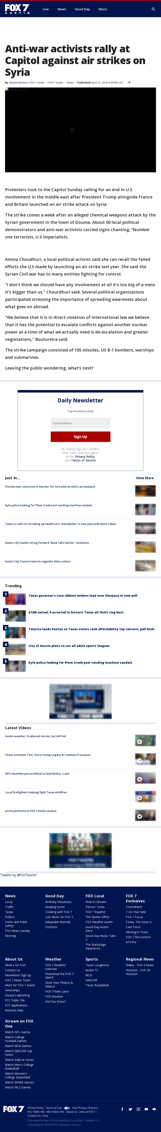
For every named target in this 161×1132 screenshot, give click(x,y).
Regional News (140, 959)
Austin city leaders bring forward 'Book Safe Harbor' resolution (47, 543)
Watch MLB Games (18, 1046)
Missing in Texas (137, 932)
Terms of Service (83, 460)
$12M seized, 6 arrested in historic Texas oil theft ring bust (76, 612)
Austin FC (92, 970)
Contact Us (12, 970)
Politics (10, 917)
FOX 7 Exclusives (135, 898)
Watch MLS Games (18, 1087)
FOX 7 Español (95, 912)
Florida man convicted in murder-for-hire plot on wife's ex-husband (50, 486)
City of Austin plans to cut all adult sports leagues (69, 646)
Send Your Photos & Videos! (59, 984)
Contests (51, 927)
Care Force (133, 927)
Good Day (54, 895)
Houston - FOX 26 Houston (138, 972)
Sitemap (10, 936)
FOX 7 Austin (55, 82)
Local (8, 902)
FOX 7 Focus (134, 917)
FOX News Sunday (17, 931)
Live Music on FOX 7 (59, 917)
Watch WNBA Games (19, 1082)
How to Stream (96, 902)
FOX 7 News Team (18, 980)
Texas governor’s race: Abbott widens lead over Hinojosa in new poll (83, 596)
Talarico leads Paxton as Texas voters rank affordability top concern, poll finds (92, 629)
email (154, 1109)
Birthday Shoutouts (58, 902)
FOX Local (95, 895)
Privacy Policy (85, 456)
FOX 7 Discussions (138, 937)
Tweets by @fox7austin (18, 875)
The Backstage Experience (96, 946)
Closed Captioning (17, 995)
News (70, 82)
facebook (122, 1109)
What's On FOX (15, 965)
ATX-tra (131, 942)
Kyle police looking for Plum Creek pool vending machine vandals (48, 505)
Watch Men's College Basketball (19, 1066)
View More (145, 478)
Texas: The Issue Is (139, 922)
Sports (92, 959)
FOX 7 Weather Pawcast (55, 967)
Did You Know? (55, 1001)
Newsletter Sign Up (18, 975)
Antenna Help (14, 1010)
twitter (130, 1109)
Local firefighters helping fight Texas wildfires (36, 792)
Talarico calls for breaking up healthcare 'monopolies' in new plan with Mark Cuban (60, 524)
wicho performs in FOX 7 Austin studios (30, 811)
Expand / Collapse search (153, 9)
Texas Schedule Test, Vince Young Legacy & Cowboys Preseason (48, 755)
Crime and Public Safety (16, 924)
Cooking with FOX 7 (58, 912)
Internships (12, 990)
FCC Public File (15, 1000)
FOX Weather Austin (99, 922)
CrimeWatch (134, 907)
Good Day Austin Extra (97, 929)
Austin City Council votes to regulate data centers (38, 561)
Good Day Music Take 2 (101, 937)
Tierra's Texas (95, 907)
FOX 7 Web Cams (57, 991)
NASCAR (91, 980)
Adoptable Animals (58, 922)
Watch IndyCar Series (19, 1060)
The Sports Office (97, 917)
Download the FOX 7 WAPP (59, 976)
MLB (89, 975)
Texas (9, 912)
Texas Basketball (97, 985)
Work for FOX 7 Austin (20, 985)
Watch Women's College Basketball (17, 1075)
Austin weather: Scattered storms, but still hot (35, 736)
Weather (53, 959)
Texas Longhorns (97, 965)
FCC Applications (16, 1005)
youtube (146, 1109)
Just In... (12, 477)
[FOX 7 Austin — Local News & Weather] (19, 9)
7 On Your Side (136, 912)
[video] (145, 740)
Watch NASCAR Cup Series (18, 1053)
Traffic (9, 907)
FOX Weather (54, 996)
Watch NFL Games (18, 1032)
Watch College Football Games (16, 1039)
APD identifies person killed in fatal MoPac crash (37, 773)
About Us (13, 959)
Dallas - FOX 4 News (140, 965)
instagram (138, 1109)
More (103, 9)
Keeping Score (55, 907)
